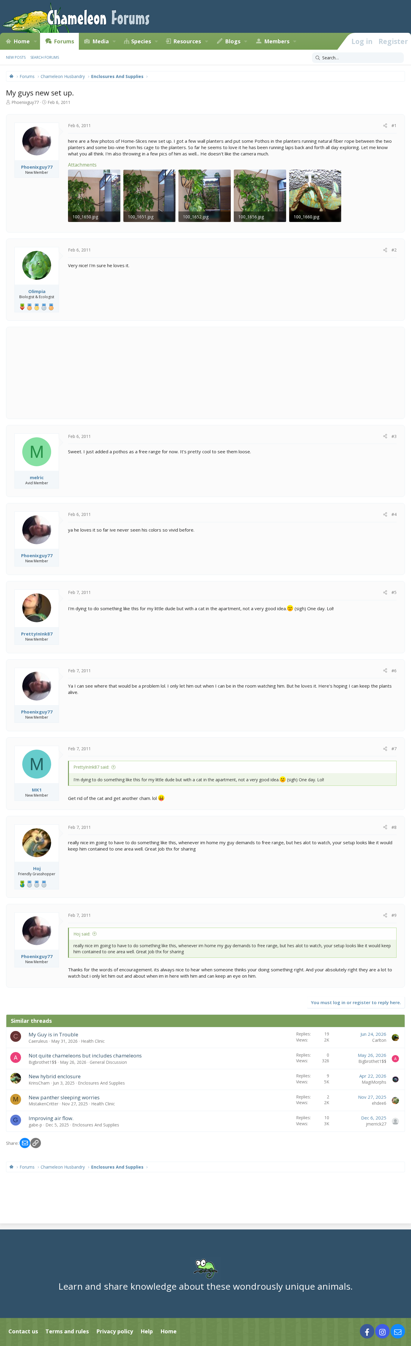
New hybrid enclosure (55, 1076)
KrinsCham (39, 1083)
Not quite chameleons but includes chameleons (85, 1055)
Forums (64, 41)
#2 (394, 250)
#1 (394, 125)
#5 (394, 592)
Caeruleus (38, 1041)
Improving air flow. (51, 1118)
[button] (35, 41)
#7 (394, 748)
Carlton (379, 1040)
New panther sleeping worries (64, 1097)
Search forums (44, 57)
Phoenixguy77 (25, 102)
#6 (394, 670)
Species (141, 41)
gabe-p (35, 1125)
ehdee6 (379, 1103)
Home (22, 41)
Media (100, 41)
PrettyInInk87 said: (91, 767)
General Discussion (108, 1062)
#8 (394, 827)
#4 (394, 514)
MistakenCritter (43, 1104)
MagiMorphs (374, 1082)
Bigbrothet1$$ (43, 1062)
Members (276, 41)
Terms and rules (67, 1331)
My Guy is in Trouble (53, 1034)
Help (147, 1331)
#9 (394, 915)
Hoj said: (81, 934)
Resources (187, 41)
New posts (16, 57)
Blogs (232, 41)
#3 (394, 436)
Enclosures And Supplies (101, 1083)
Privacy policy (114, 1331)
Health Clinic (93, 1041)
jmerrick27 (376, 1124)
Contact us (23, 1331)
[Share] (385, 126)
